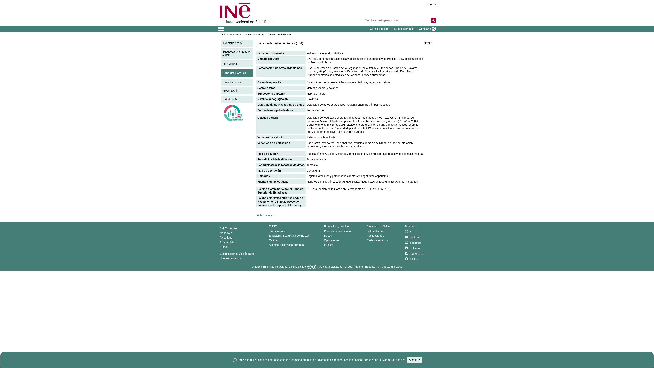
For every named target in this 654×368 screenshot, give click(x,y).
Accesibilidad (228, 242)
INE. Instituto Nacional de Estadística (283, 266)
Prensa (224, 246)
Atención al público (378, 226)
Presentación (230, 90)
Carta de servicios (377, 240)
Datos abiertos (375, 231)
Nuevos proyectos (231, 258)
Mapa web (226, 233)
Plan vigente (230, 63)
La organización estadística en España (245, 34)
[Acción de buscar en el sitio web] (433, 20)
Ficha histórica (265, 215)
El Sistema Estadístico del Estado (289, 235)
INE (221, 34)
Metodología (229, 99)
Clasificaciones (231, 82)
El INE (273, 226)
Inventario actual (232, 43)
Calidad (273, 240)
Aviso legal (226, 237)
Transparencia (277, 231)
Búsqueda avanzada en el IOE (236, 53)
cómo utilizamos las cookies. (388, 359)
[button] (427, 29)
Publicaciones (375, 235)
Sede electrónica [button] (404, 28)
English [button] (431, 4)
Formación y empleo (336, 226)
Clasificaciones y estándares (237, 253)
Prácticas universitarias (338, 231)
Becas (328, 235)
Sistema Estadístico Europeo (286, 244)
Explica (328, 244)
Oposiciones (331, 240)
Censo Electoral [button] (379, 28)
